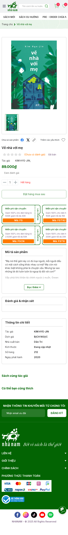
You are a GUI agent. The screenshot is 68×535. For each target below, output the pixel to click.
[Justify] (46, 6)
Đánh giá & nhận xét (19, 301)
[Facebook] (17, 515)
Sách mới (9, 17)
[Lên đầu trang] (58, 519)
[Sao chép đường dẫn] (34, 140)
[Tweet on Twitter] (28, 140)
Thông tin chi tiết (17, 322)
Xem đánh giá (11, 172)
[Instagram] (26, 515)
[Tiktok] (34, 515)
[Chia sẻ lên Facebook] (22, 140)
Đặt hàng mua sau (34, 194)
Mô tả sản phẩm (16, 252)
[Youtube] (42, 515)
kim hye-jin (22, 160)
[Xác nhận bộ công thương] (13, 499)
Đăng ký (57, 413)
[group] (34, 75)
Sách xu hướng (29, 17)
